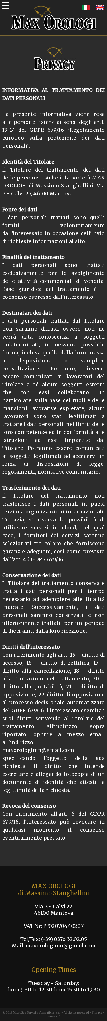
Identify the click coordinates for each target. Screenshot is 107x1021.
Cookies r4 (53, 1016)
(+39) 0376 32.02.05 (64, 939)
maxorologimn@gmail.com (60, 945)
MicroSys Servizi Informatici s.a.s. (37, 1012)
